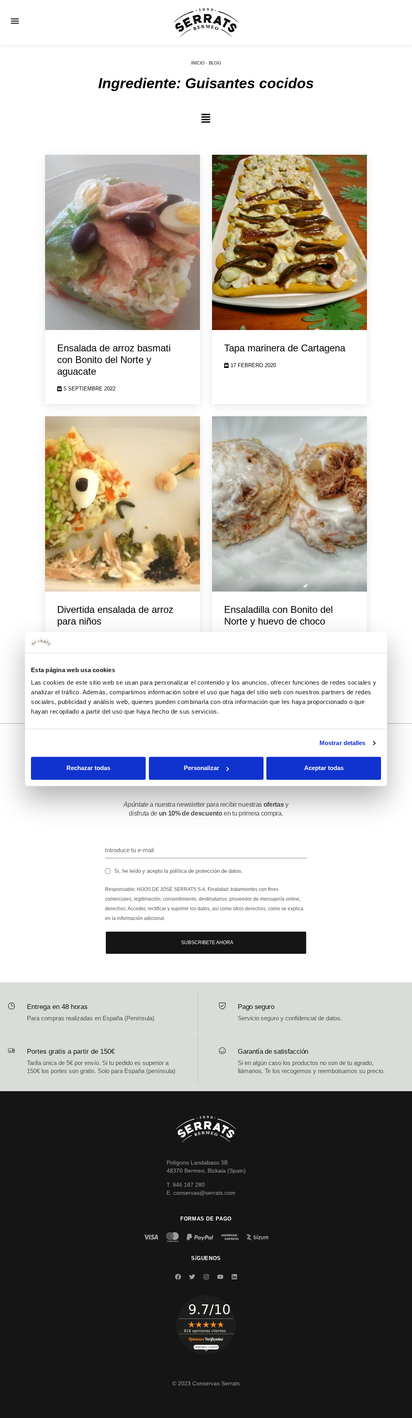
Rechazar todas (88, 768)
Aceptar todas (324, 768)
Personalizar (201, 768)
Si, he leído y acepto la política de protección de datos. (178, 871)
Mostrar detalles (342, 742)
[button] (14, 20)
